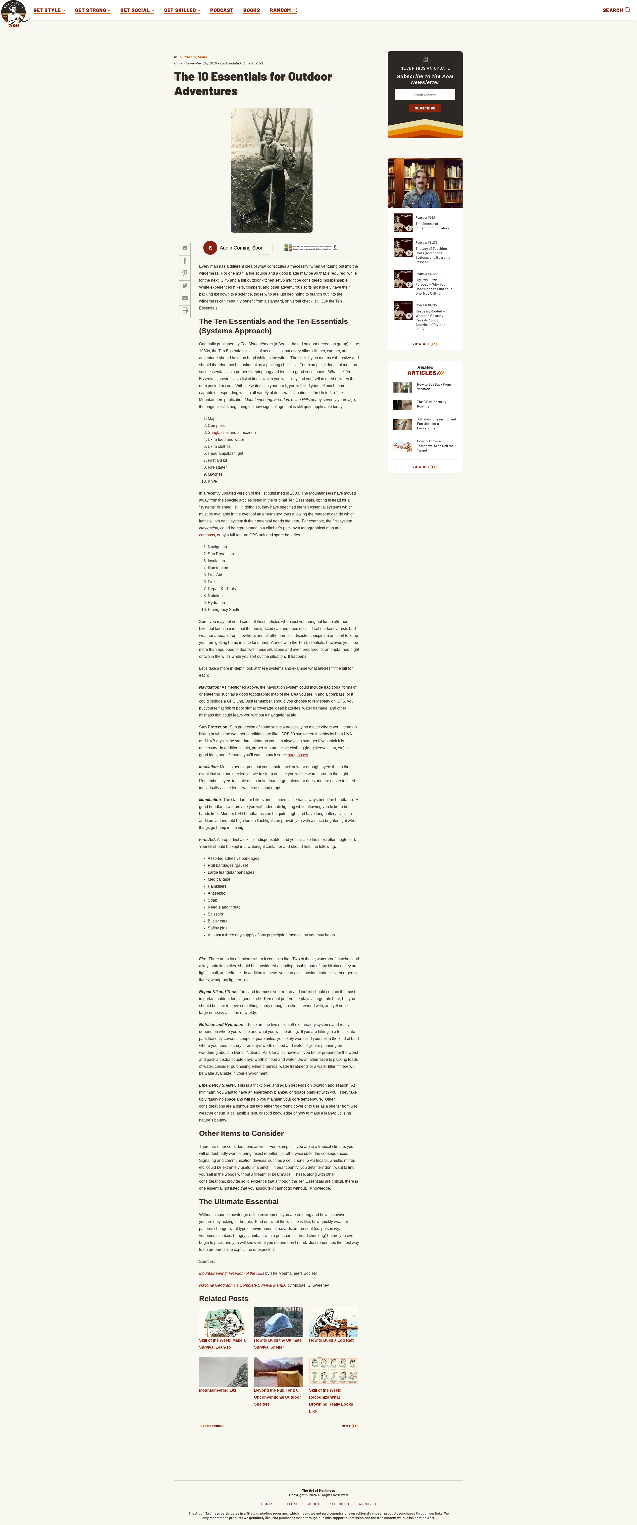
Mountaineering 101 (217, 1390)
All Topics (339, 1504)
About (314, 1504)
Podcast (221, 10)
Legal (292, 1504)
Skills (202, 57)
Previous (215, 1426)
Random (281, 10)
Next (346, 1426)
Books (251, 10)
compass (207, 535)
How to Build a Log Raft (331, 1340)
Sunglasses (218, 432)
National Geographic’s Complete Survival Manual (242, 1285)
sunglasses (298, 755)
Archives (367, 1504)
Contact (269, 1504)
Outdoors (188, 57)
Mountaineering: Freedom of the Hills (231, 1273)
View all (421, 344)
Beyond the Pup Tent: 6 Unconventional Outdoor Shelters (277, 1397)
